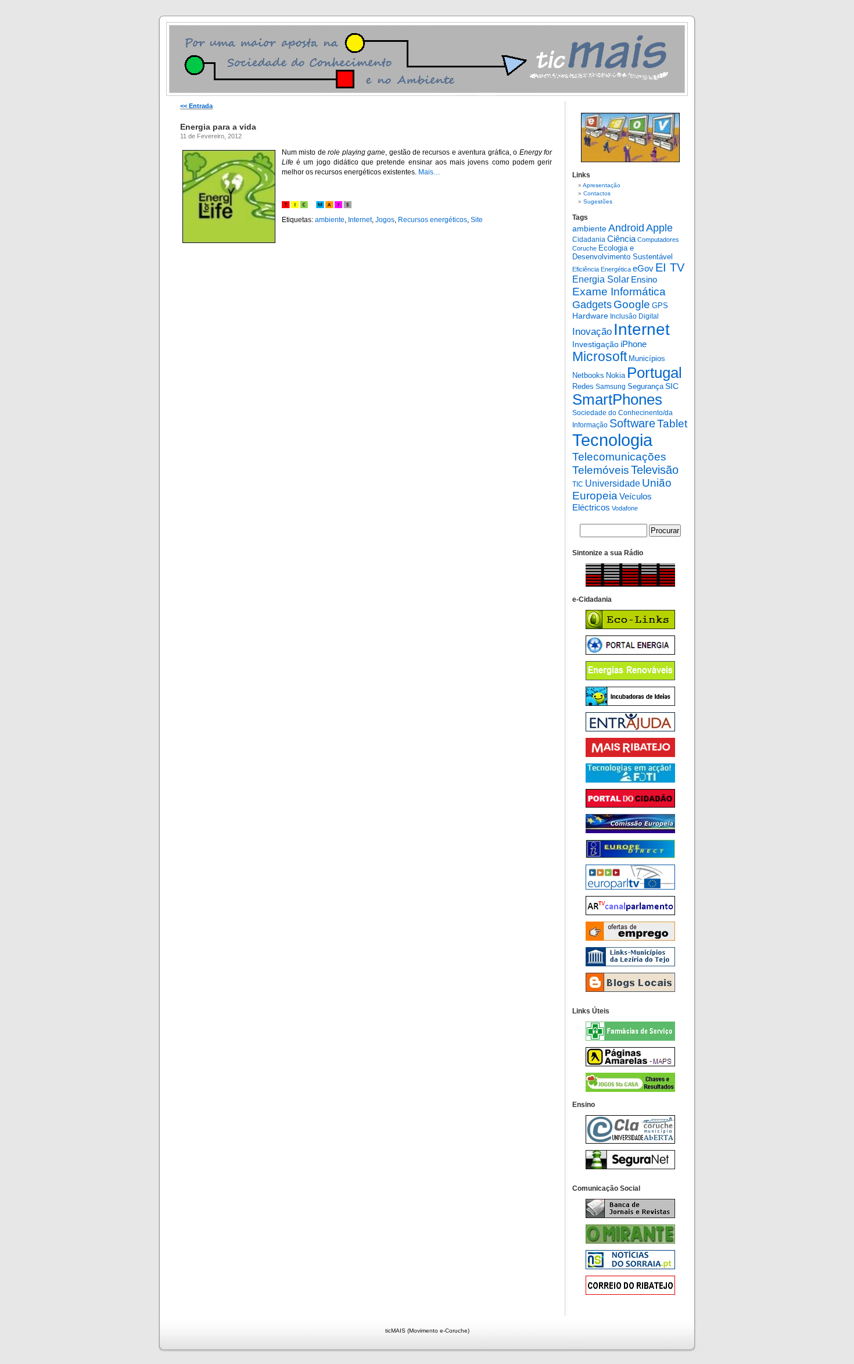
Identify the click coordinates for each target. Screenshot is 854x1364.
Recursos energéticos (432, 220)
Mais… (429, 172)
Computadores (658, 239)
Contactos (597, 193)
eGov (643, 268)
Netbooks (588, 375)
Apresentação (601, 185)
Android (626, 228)
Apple (659, 228)
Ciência (621, 239)
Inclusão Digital (634, 316)
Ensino (644, 279)
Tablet (672, 423)
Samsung (610, 386)
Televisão (655, 469)
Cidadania (588, 239)
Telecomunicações (619, 456)
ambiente (330, 220)
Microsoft (599, 356)
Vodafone (625, 508)
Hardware (590, 315)
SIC (672, 386)
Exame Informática (619, 291)
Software (632, 423)
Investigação (595, 344)
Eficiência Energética (601, 269)
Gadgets (592, 304)
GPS (660, 305)
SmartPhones (617, 399)
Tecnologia (612, 439)
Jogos (384, 220)
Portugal (654, 373)
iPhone (633, 344)
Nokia (615, 375)
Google (631, 304)
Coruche (584, 248)
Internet (360, 220)
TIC (577, 484)
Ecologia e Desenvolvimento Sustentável (622, 252)
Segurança (645, 386)
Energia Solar (600, 279)
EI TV (669, 267)
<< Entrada (196, 105)
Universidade (612, 483)
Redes (583, 386)
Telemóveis (600, 470)
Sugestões (597, 201)
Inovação (592, 331)
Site (477, 220)
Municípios (647, 358)
